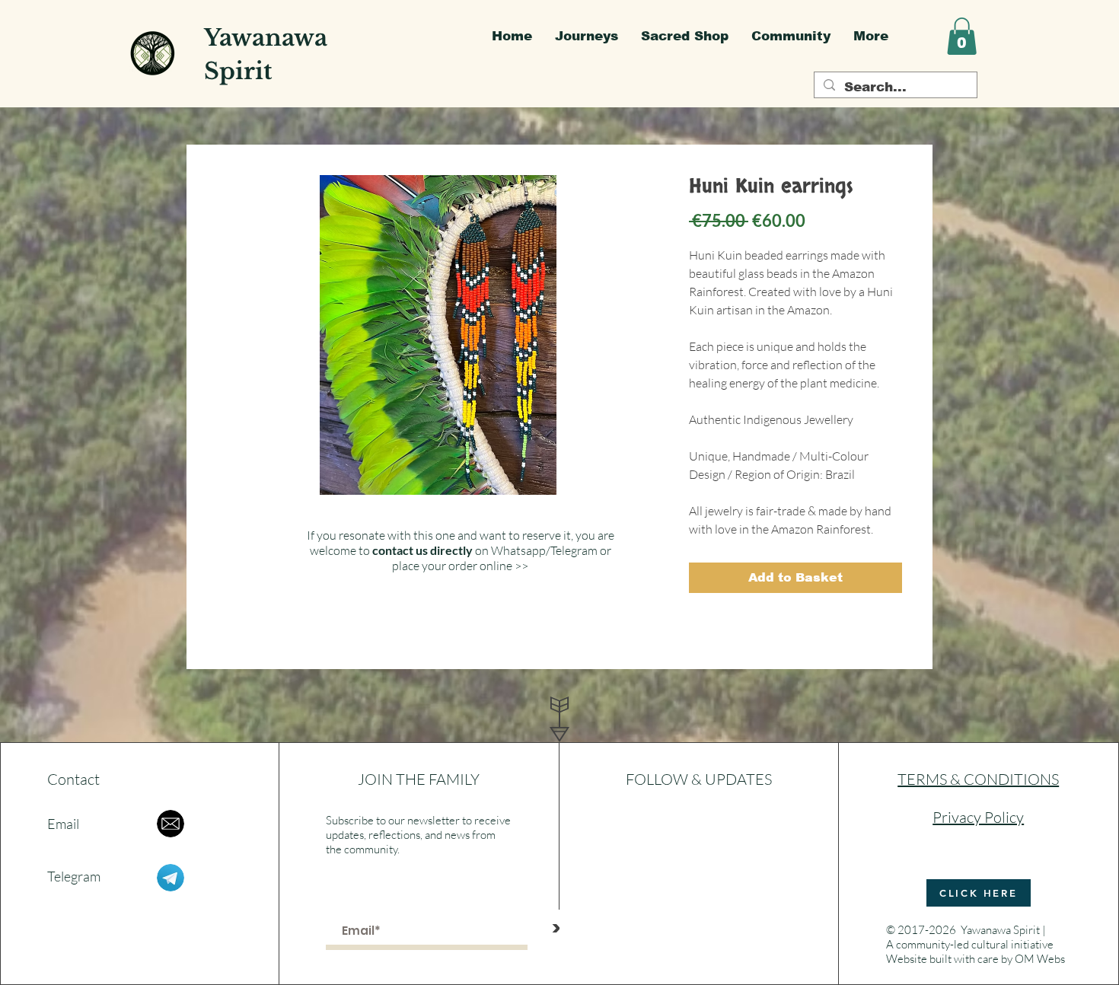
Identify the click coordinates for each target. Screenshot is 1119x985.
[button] (961, 36)
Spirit (238, 71)
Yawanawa (265, 38)
